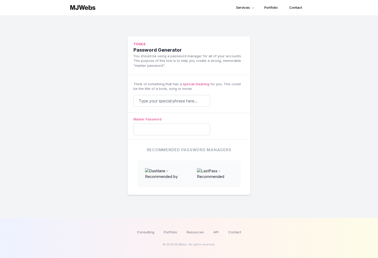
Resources (195, 232)
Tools (139, 44)
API (216, 232)
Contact (295, 7)
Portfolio (271, 7)
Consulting (145, 232)
